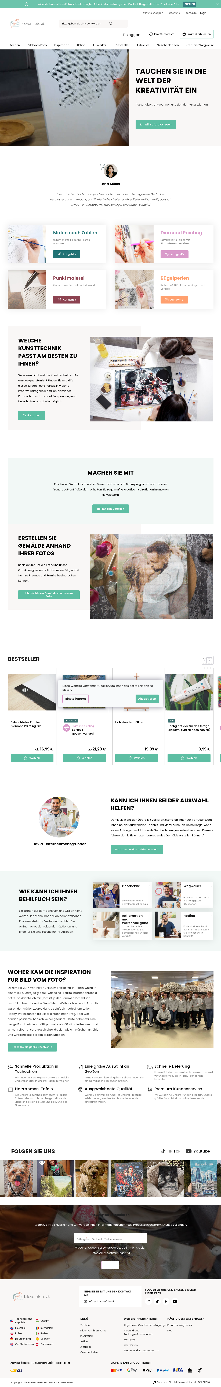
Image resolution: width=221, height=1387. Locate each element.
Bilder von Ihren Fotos (93, 1330)
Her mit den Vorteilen (110, 509)
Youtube (202, 1151)
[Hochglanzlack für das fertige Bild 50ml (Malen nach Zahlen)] (189, 739)
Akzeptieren (147, 699)
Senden (110, 1265)
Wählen (34, 758)
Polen (18, 1333)
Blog (169, 1330)
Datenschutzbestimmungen (108, 1253)
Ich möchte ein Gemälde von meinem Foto (49, 594)
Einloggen (131, 34)
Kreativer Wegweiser (179, 1325)
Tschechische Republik (23, 1320)
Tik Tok (173, 1151)
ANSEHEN (190, 4)
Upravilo (199, 1382)
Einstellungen (75, 699)
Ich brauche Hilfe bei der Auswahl (136, 849)
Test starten (31, 415)
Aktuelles (85, 1347)
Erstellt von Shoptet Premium (172, 1382)
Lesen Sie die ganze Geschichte (32, 1047)
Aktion (84, 1341)
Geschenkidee (89, 1352)
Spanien (45, 1339)
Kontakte (191, 13)
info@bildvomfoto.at (101, 1301)
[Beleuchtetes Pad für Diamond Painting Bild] (32, 735)
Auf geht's (69, 254)
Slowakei (20, 1328)
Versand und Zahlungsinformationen (138, 1332)
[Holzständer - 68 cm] (129, 735)
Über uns (174, 13)
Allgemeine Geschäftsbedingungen (145, 1325)
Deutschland (23, 1339)
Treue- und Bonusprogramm (141, 1350)
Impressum (131, 1345)
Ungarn (45, 1321)
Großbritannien (24, 1344)
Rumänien (47, 1328)
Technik (85, 1325)
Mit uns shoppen (153, 13)
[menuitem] (15, 45)
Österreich (47, 1344)
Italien (44, 1333)
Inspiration (86, 1336)
